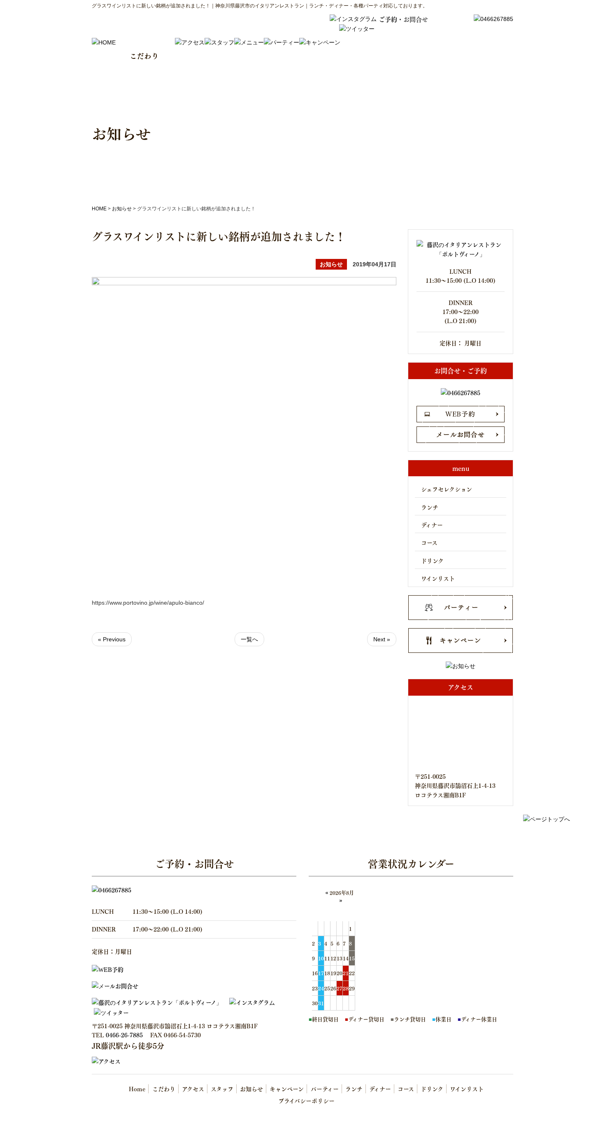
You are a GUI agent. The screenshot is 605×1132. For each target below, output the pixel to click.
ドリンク (432, 560)
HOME (99, 209)
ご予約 (388, 19)
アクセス (193, 1088)
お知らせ (122, 209)
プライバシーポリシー (306, 1100)
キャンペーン (287, 1088)
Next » (381, 639)
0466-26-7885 (124, 1034)
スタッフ (222, 1088)
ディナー (432, 524)
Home (137, 1088)
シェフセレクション (446, 489)
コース (429, 542)
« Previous (112, 639)
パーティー (325, 1088)
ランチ (429, 507)
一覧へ (249, 639)
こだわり (163, 1088)
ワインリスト (438, 578)
